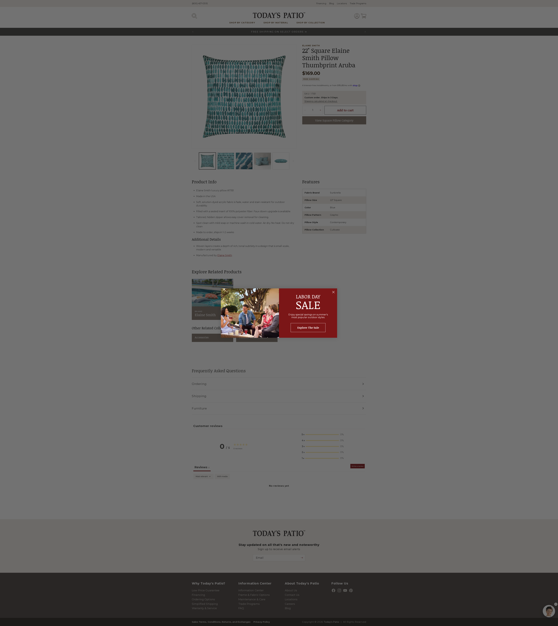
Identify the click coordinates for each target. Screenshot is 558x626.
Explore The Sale (308, 327)
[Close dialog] (333, 292)
